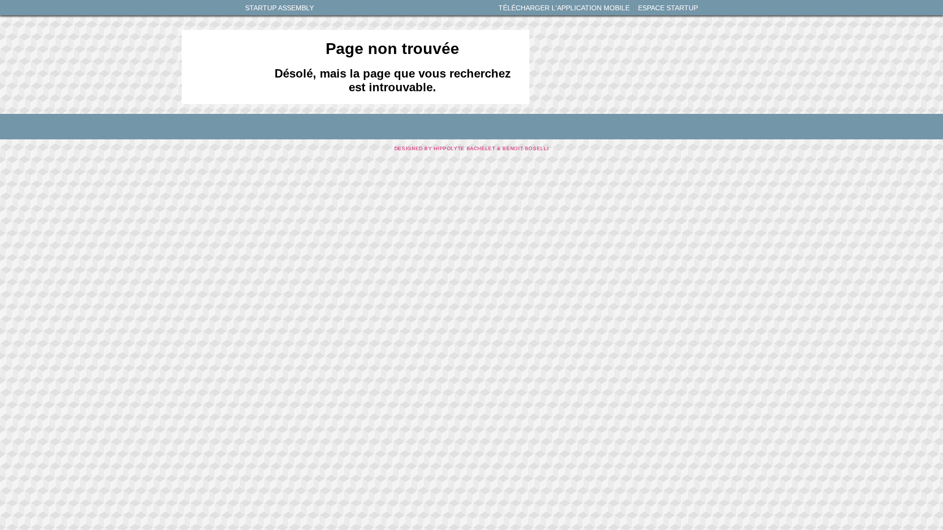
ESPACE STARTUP (668, 8)
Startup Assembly (279, 8)
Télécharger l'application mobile (564, 8)
